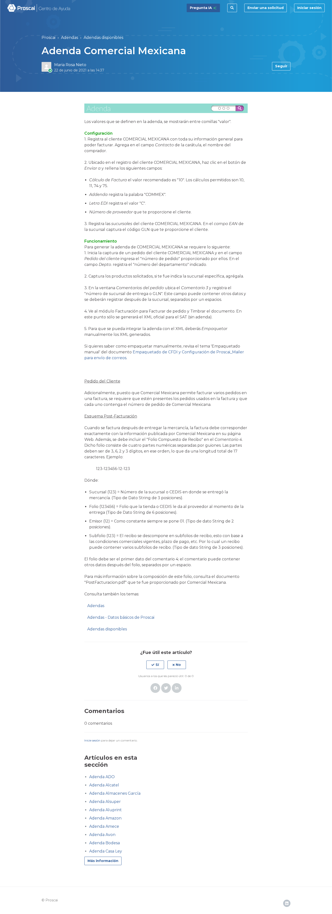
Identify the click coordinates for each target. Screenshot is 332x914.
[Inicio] (39, 8)
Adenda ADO (102, 777)
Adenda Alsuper (105, 801)
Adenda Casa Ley (105, 851)
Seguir (281, 66)
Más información (102, 861)
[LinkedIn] (177, 688)
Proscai (48, 37)
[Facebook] (155, 688)
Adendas (69, 37)
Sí (157, 664)
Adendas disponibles (103, 37)
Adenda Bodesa (104, 843)
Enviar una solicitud (265, 8)
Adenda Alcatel (104, 785)
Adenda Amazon (105, 818)
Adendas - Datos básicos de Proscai (120, 617)
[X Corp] (166, 688)
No (178, 664)
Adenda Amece (104, 826)
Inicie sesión (92, 740)
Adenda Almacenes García (114, 793)
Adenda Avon (102, 834)
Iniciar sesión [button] (309, 8)
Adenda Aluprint (105, 810)
